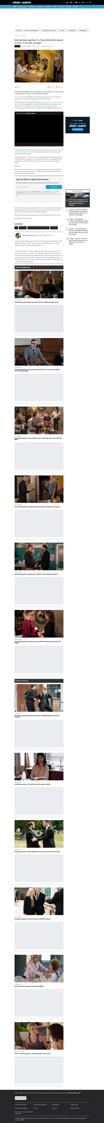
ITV (16, 228)
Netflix (62, 30)
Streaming (40, 7)
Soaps (54, 7)
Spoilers (17, 46)
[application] (39, 129)
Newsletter (60, 87)
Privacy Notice (19, 192)
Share (18, 87)
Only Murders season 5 (49, 30)
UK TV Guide (22, 7)
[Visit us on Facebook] (71, 2)
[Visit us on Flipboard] (76, 2)
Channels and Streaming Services (38, 228)
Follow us (52, 87)
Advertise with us (75, 1108)
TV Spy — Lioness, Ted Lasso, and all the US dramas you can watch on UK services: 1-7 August (78, 241)
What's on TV (35, 46)
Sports (61, 7)
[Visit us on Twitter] (74, 2)
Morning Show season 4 (31, 30)
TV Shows (31, 7)
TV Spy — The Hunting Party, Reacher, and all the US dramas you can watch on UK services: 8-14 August (78, 231)
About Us (54, 1108)
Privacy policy (55, 1104)
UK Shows (23, 228)
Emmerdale (83, 30)
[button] (88, 2)
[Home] (15, 6)
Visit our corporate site (74, 1093)
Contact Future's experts (40, 1104)
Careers (35, 1108)
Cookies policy (74, 1104)
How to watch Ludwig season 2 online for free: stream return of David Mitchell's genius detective (78, 202)
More (75, 7)
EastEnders (72, 30)
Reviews (68, 7)
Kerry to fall (42, 106)
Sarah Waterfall (27, 46)
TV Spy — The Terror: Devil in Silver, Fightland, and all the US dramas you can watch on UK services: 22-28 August (78, 212)
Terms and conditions (21, 1104)
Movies (48, 7)
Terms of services (35, 191)
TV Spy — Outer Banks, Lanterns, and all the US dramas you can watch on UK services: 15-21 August (78, 221)
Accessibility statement (21, 1108)
